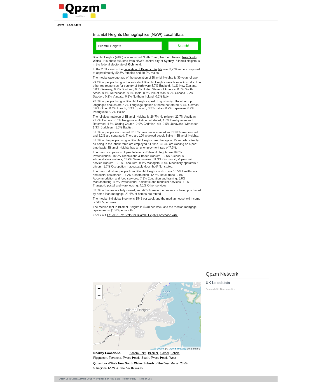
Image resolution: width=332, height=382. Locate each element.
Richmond (134, 64)
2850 (183, 363)
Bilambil (153, 353)
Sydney (169, 61)
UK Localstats (220, 285)
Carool (164, 353)
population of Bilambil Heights (143, 69)
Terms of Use (145, 378)
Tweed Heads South (136, 357)
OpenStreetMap (177, 348)
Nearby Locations (107, 353)
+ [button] (99, 288)
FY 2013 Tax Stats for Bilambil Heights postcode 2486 (142, 215)
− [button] (99, 295)
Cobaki (175, 353)
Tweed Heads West (163, 357)
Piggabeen (100, 357)
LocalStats (74, 25)
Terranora (115, 357)
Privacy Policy (129, 378)
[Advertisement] (147, 249)
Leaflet (160, 348)
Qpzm (60, 25)
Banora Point (137, 353)
